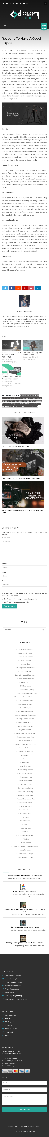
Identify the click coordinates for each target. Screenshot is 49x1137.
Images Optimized (25, 748)
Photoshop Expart (25, 781)
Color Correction (25, 671)
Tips (42, 53)
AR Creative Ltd (29, 1131)
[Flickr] (24, 3)
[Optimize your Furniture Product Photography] (11, 369)
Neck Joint (25, 762)
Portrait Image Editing (25, 788)
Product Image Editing (25, 792)
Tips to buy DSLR (25, 828)
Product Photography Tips (26, 799)
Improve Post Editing (26, 751)
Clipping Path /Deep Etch (13, 975)
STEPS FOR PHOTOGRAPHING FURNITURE (11, 354)
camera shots (21, 53)
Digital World (25, 682)
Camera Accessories (26, 657)
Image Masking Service (13, 979)
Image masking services (25, 737)
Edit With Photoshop (26, 700)
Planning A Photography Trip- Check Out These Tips (24, 943)
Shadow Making (25, 813)
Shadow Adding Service (13, 986)
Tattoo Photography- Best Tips (16, 447)
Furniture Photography (26, 711)
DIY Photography (25, 686)
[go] (43, 629)
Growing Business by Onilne (25, 719)
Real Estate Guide (25, 803)
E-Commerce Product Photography (25, 697)
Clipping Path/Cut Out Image (25, 668)
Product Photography (25, 795)
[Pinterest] (10, 3)
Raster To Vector (11, 992)
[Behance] (20, 3)
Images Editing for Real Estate (25, 744)
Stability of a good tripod (26, 404)
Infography (26, 759)
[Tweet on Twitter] (5, 288)
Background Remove (25, 653)
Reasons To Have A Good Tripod (28, 398)
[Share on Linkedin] (38, 288)
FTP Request (9, 1022)
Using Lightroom (25, 850)
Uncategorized (26, 843)
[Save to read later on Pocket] (31, 288)
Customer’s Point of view (25, 679)
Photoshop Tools (26, 784)
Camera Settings (9, 53)
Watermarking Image (25, 854)
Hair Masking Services (25, 722)
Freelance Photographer (25, 708)
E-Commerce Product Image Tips (16, 999)
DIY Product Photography (25, 690)
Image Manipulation (25, 730)
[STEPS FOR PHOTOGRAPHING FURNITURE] (11, 345)
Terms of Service (11, 1029)
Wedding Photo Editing (25, 857)
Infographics (25, 755)
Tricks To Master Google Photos (24, 891)
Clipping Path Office (20, 1126)
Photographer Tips (25, 773)
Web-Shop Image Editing (13, 996)
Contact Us (9, 1025)
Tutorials (26, 839)
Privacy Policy (9, 1032)
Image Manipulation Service (25, 733)
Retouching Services (26, 810)
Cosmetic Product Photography (25, 675)
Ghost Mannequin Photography (26, 715)
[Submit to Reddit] (18, 288)
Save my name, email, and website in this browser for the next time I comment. (24, 594)
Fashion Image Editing (25, 704)
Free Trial (8, 1018)
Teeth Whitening (25, 821)
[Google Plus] (13, 3)
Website (5, 581)
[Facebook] (3, 3)
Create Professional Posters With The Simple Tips (24, 876)
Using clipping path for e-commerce (26, 846)
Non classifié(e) (25, 766)
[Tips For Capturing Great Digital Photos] (33, 345)
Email (4, 572)
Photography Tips (33, 53)
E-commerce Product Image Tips (26, 693)
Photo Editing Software (26, 770)
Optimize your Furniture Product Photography (11, 377)
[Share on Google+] (25, 288)
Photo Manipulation (12, 989)
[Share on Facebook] (12, 288)
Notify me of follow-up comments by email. (20, 599)
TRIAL (44, 26)
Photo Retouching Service (14, 982)
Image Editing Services (25, 726)
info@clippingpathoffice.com (11, 1053)
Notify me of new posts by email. (16, 602)
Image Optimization (25, 741)
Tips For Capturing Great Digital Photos (33, 353)
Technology (26, 817)
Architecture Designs (26, 649)
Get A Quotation (10, 1015)
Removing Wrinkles (25, 806)
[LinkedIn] (17, 3)
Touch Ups (25, 832)
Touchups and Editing (25, 835)
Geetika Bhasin (9, 50)
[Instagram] (27, 3)
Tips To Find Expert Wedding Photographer (21, 478)
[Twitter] (7, 3)
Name (4, 563)
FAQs (7, 1035)
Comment (6, 538)
